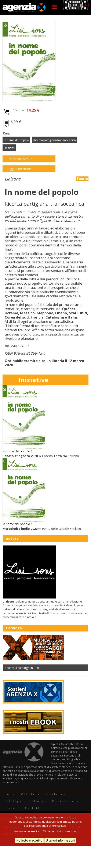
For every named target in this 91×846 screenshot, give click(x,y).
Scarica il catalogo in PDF (22, 668)
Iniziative (56, 794)
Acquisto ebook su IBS (7, 124)
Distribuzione (65, 801)
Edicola (12, 808)
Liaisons (13, 179)
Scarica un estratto (20, 159)
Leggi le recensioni (19, 169)
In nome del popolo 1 (18, 524)
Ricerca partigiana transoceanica (54, 140)
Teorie (82, 178)
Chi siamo (31, 794)
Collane (36, 801)
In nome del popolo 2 (18, 451)
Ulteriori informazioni (60, 840)
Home (10, 794)
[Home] (24, 7)
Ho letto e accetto (29, 840)
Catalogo (13, 801)
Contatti (33, 808)
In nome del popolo (16, 140)
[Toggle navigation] (54, 7)
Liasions (9, 148)
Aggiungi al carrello (7, 112)
